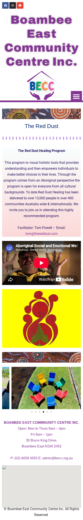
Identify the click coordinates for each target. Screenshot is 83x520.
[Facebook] (5, 5)
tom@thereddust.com (41, 234)
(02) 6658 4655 (25, 458)
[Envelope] (20, 5)
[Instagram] (12, 5)
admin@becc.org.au (57, 458)
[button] (76, 96)
